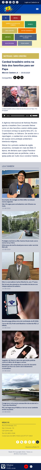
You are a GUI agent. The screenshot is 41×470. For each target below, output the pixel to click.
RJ (5, 18)
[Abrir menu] (37, 9)
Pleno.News (25, 43)
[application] (20, 116)
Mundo (30, 24)
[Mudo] (31, 116)
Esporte (8, 37)
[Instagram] (10, 2)
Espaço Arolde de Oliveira (26, 37)
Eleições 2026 (9, 43)
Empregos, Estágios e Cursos (13, 24)
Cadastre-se (35, 2)
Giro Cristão (9, 30)
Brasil (16, 18)
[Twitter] (6, 2)
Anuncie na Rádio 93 (32, 447)
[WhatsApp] (21, 78)
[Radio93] (8, 9)
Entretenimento (27, 30)
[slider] (35, 115)
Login (26, 2)
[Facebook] (3, 2)
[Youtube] (13, 2)
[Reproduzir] (5, 116)
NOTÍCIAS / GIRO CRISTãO (14, 56)
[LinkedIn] (37, 442)
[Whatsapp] (17, 2)
